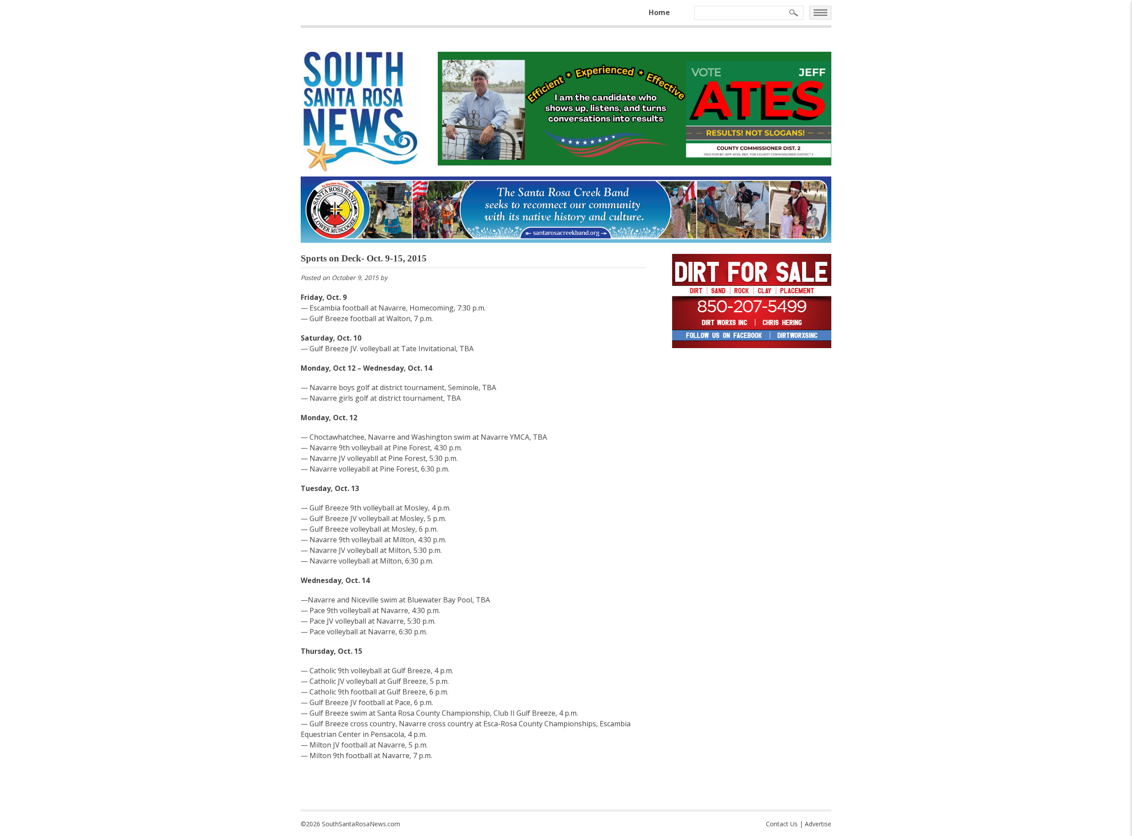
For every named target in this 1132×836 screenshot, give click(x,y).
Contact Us (782, 824)
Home (659, 12)
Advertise (818, 824)
